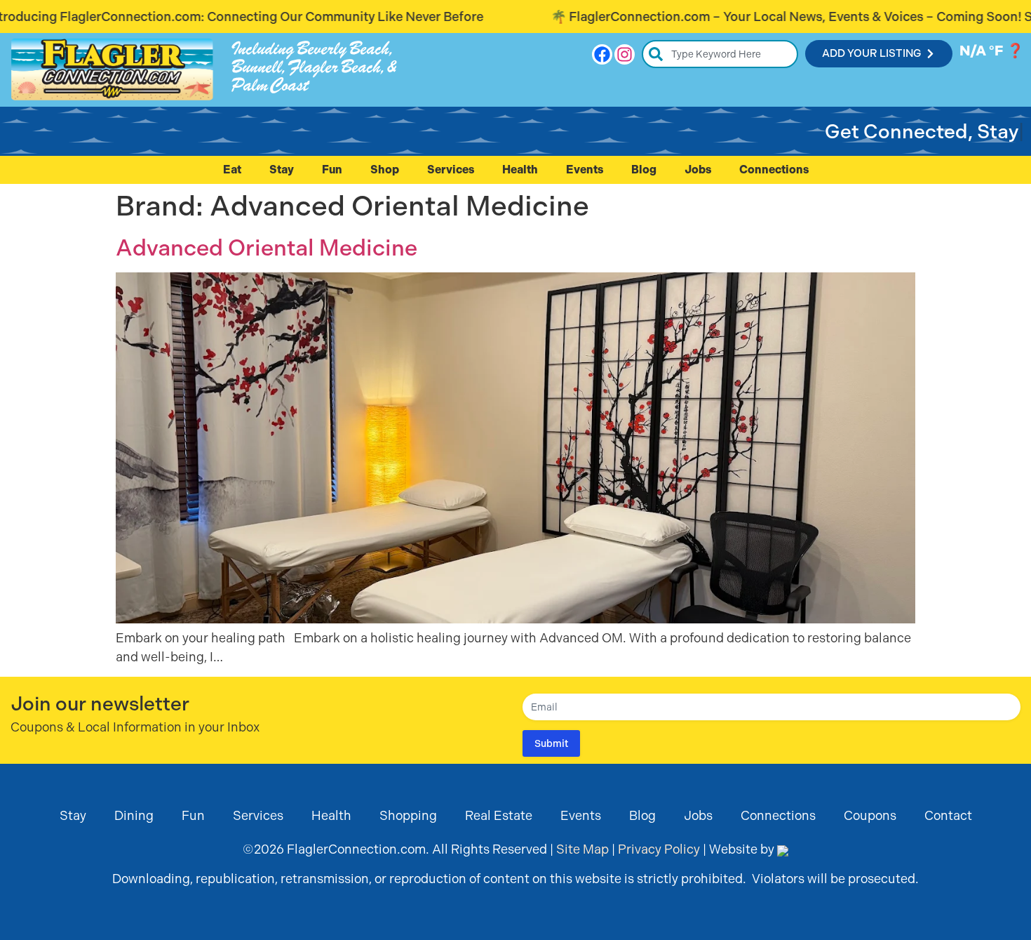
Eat (232, 169)
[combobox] (720, 54)
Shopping (408, 815)
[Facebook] (602, 54)
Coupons (870, 815)
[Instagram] (624, 54)
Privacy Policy (659, 849)
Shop (384, 169)
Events (584, 169)
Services (450, 169)
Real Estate (498, 815)
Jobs (698, 169)
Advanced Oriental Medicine (266, 247)
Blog (643, 169)
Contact (948, 815)
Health (520, 169)
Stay (281, 169)
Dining (134, 815)
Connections (774, 169)
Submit (551, 743)
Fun (332, 169)
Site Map (582, 849)
